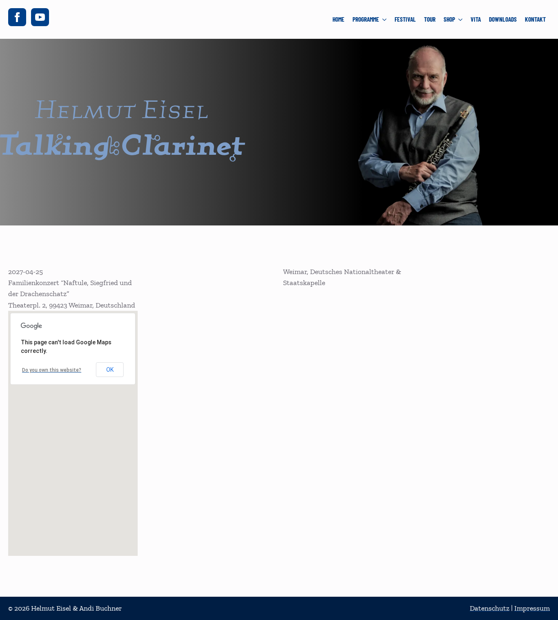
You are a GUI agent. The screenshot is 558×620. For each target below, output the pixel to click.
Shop (449, 19)
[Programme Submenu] (385, 19)
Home (338, 19)
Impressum (532, 608)
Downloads (503, 19)
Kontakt (535, 19)
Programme (366, 19)
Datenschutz (489, 608)
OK (110, 369)
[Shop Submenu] (460, 19)
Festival (405, 19)
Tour (429, 19)
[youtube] (40, 17)
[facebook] (17, 17)
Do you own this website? (51, 370)
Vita (476, 19)
